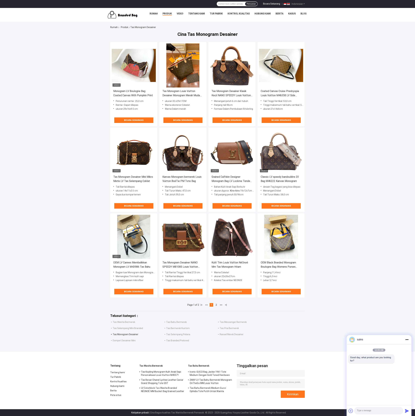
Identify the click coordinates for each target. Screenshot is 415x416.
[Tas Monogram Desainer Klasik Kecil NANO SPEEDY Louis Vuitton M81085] (232, 65)
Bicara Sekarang (271, 3)
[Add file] (351, 410)
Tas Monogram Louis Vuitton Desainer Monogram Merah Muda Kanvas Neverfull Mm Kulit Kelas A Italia (182, 94)
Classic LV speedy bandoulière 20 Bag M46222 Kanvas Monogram (280, 179)
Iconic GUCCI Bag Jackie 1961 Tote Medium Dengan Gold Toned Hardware (210, 373)
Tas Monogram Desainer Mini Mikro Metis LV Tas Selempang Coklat (133, 179)
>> (221, 305)
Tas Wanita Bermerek (124, 322)
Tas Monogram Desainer (125, 334)
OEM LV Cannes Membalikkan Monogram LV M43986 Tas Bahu (131, 264)
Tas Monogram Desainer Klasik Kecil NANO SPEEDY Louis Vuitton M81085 (231, 94)
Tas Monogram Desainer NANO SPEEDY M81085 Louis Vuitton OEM (180, 265)
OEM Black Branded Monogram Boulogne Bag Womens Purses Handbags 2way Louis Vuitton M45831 (278, 265)
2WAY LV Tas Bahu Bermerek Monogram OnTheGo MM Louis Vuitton (211, 381)
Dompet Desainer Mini (124, 340)
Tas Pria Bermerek (229, 328)
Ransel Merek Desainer (231, 334)
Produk (167, 13)
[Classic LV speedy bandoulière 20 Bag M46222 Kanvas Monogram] (281, 151)
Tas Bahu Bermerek (176, 322)
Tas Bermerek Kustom (178, 328)
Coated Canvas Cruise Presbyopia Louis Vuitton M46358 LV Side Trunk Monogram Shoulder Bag (280, 94)
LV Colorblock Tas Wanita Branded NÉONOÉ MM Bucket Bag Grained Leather (162, 390)
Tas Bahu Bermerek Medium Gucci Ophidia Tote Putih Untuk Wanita (208, 390)
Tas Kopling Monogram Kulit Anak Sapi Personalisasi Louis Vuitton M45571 (161, 373)
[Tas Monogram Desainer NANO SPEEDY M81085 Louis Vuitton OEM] (183, 237)
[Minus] (407, 339)
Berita (279, 13)
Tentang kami (196, 13)
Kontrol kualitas (239, 13)
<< (206, 305)
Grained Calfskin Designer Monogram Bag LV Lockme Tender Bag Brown (231, 179)
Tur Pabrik (216, 13)
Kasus (292, 13)
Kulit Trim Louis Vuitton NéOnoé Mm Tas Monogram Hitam (230, 264)
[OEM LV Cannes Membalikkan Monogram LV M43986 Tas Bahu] (134, 237)
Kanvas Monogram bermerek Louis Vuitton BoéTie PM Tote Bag (182, 179)
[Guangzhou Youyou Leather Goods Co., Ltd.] (121, 14)
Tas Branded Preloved (177, 340)
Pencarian (251, 4)
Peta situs (115, 395)
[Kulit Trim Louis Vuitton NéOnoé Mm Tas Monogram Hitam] (232, 237)
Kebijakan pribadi (140, 412)
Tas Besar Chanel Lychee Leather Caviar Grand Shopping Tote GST (162, 381)
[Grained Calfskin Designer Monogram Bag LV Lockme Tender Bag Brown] (232, 151)
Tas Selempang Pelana (178, 334)
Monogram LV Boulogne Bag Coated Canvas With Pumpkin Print (133, 93)
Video (180, 13)
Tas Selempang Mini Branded (128, 328)
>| (226, 305)
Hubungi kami (263, 13)
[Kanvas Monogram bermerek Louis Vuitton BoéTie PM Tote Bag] (183, 151)
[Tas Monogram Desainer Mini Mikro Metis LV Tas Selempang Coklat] (134, 151)
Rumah (154, 13)
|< (201, 305)
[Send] (406, 410)
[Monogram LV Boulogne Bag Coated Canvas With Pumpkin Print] (134, 65)
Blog (304, 13)
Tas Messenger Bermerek (233, 322)
